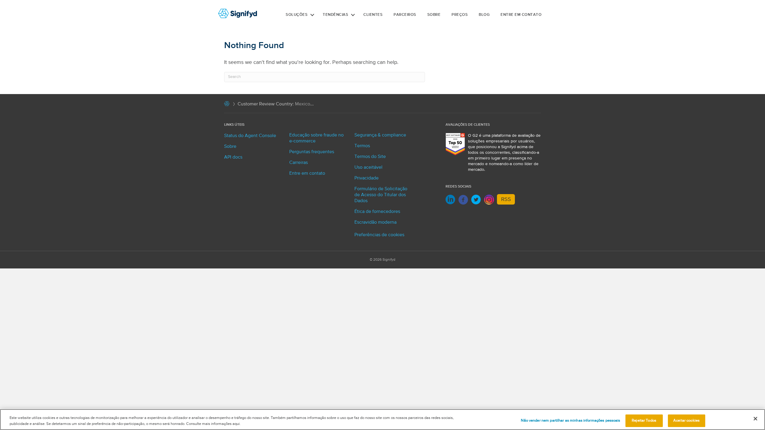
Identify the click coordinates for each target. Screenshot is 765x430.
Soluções (296, 15)
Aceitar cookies (686, 421)
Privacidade (366, 178)
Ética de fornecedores (377, 211)
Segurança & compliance (380, 135)
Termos (362, 146)
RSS (506, 199)
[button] (312, 15)
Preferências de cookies (379, 235)
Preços (460, 15)
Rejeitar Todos (644, 421)
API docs (233, 157)
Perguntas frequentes (311, 152)
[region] (382, 419)
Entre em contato (521, 15)
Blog (484, 15)
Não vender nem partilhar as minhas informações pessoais (570, 421)
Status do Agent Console (250, 135)
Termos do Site (370, 156)
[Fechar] (755, 418)
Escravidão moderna (375, 222)
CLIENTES (372, 15)
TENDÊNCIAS (335, 15)
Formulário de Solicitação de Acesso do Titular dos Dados (380, 195)
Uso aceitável (368, 167)
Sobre (434, 15)
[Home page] (227, 105)
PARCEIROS (405, 15)
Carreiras (298, 162)
